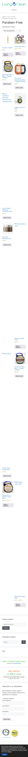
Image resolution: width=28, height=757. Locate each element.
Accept (4, 754)
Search (6, 628)
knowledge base (17, 663)
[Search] (24, 642)
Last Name (5, 711)
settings (9, 751)
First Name (6, 706)
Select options (6, 54)
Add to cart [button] (7, 84)
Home (4, 17)
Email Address (6, 700)
